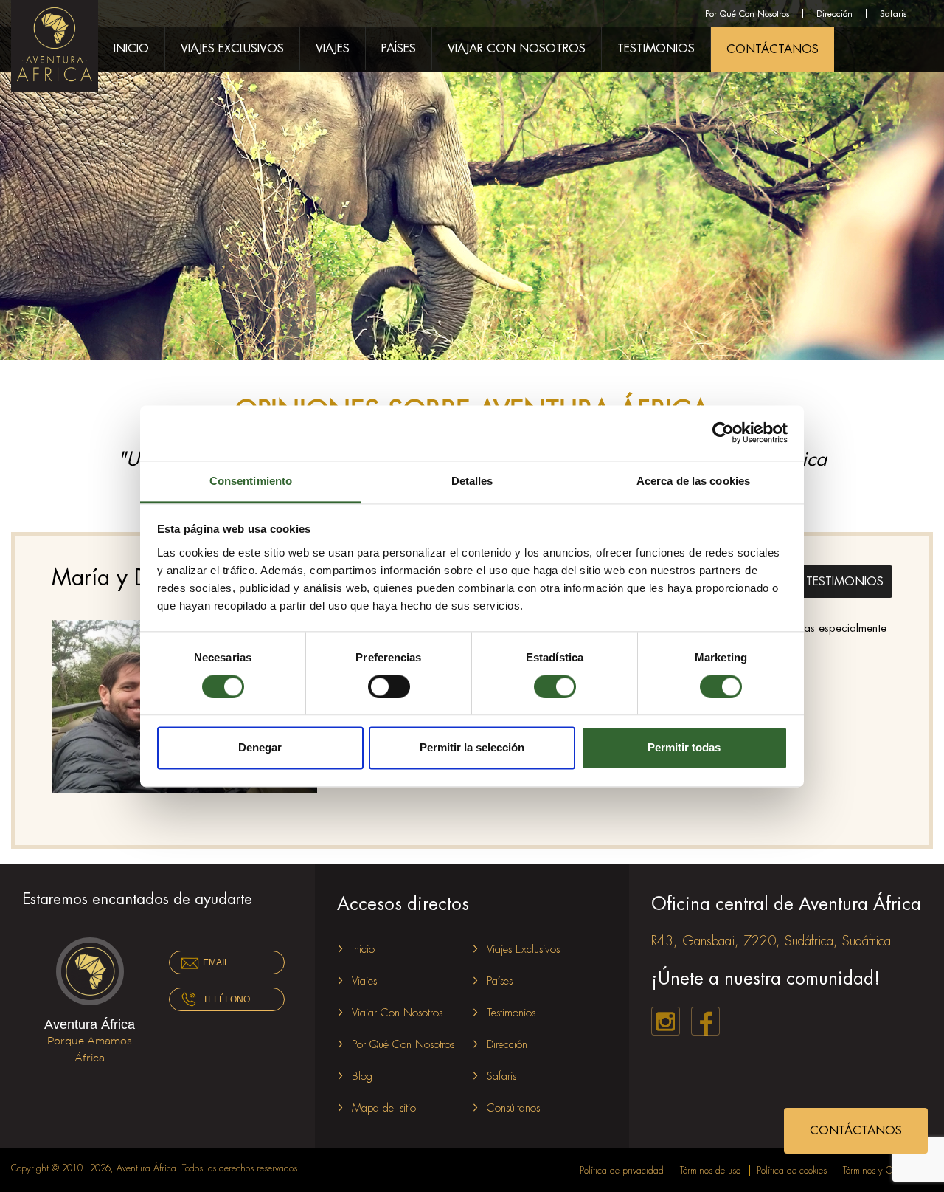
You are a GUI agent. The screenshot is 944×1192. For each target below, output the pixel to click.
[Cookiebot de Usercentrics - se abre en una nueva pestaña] (723, 432)
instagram (665, 1021)
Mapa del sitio (384, 1108)
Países (398, 49)
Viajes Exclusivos (232, 49)
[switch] (389, 686)
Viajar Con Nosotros (517, 49)
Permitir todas (684, 748)
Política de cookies (792, 1170)
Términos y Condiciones (888, 1170)
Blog (362, 1076)
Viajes (333, 49)
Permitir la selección (472, 748)
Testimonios (656, 49)
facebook (705, 1021)
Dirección (834, 14)
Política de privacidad (622, 1170)
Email (216, 962)
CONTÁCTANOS (772, 49)
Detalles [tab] (472, 481)
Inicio (131, 49)
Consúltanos (513, 1108)
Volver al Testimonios (808, 579)
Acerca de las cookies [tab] (693, 481)
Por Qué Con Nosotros (747, 14)
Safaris (893, 14)
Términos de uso (710, 1170)
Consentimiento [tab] (250, 481)
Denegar (260, 748)
